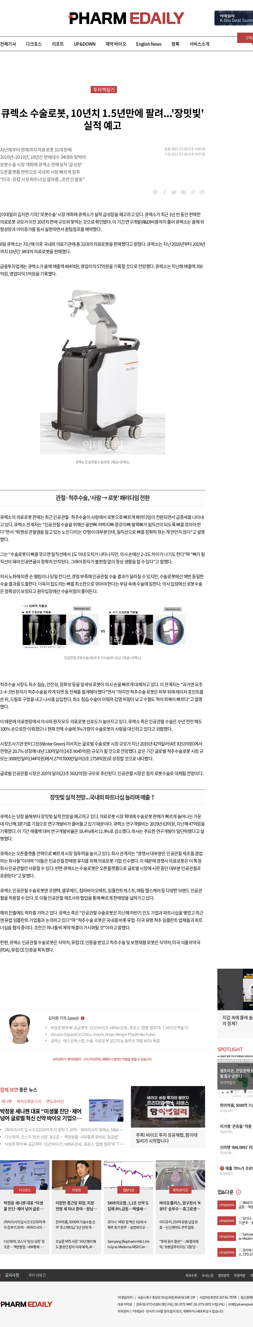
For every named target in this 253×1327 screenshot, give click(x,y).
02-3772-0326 (151, 1304)
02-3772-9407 (183, 1304)
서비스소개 (200, 44)
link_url (193, 192)
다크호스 (34, 44)
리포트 (58, 44)
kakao (155, 192)
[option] (67, 1276)
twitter (174, 192)
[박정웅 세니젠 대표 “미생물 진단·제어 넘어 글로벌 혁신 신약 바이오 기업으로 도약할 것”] (106, 1110)
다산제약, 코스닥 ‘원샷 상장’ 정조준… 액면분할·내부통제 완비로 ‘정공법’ (61, 1137)
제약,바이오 (180, 1189)
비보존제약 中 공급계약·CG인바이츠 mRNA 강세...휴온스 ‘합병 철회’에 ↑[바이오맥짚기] (119, 1027)
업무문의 (223, 1275)
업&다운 (128, 1189)
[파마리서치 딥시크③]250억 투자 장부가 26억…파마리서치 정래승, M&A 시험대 (67, 1130)
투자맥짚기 (103, 89)
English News (149, 44)
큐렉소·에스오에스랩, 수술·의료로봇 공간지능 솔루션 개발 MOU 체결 (105, 1041)
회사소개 (191, 1275)
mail (183, 192)
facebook (165, 192)
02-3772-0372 (202, 1304)
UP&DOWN (84, 44)
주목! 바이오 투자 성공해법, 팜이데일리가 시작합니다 (166, 1138)
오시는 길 (207, 1275)
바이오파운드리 (29, 1101)
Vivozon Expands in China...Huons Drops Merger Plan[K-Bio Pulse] (103, 1034)
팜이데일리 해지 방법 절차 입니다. (52, 1276)
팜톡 (175, 44)
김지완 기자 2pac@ (63, 1018)
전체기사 (8, 44)
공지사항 (12, 1275)
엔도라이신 (55, 1101)
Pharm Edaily (26, 1304)
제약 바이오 (115, 44)
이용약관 (239, 1275)
